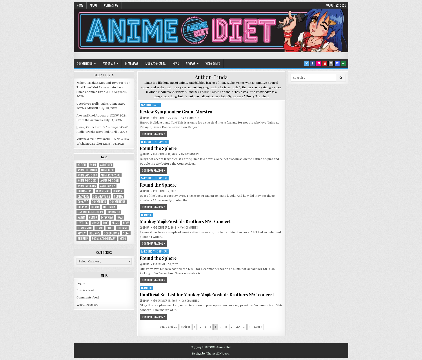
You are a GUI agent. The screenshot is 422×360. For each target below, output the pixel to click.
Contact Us (111, 5)
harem (81, 217)
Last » (258, 326)
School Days (111, 233)
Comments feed (87, 297)
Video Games (213, 63)
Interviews (131, 63)
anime (93, 165)
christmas (102, 191)
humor (93, 217)
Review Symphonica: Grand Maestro (176, 112)
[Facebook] (312, 63)
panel (110, 228)
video (123, 238)
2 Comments (191, 300)
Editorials (109, 63)
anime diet (106, 165)
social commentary (104, 238)
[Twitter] (306, 63)
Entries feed (85, 290)
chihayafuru (85, 191)
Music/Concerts (156, 63)
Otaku (99, 228)
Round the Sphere (155, 142)
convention (99, 202)
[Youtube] (324, 63)
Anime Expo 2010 (87, 180)
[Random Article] (337, 63)
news (126, 223)
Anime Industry (87, 186)
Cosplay (82, 207)
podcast (122, 228)
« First (185, 326)
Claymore (83, 196)
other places (212, 92)
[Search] (331, 63)
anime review (107, 186)
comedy (118, 196)
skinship (83, 238)
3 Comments (191, 154)
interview (107, 217)
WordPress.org (87, 304)
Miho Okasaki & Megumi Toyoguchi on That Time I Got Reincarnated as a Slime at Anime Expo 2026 (103, 87)
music (115, 223)
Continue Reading (152, 134)
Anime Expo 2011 (109, 180)
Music (148, 214)
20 (238, 326)
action (82, 165)
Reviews (190, 63)
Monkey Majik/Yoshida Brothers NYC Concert (185, 221)
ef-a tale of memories (90, 212)
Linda (146, 117)
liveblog (83, 223)
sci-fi (126, 233)
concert (83, 202)
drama (95, 207)
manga (95, 223)
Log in (80, 283)
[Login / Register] (343, 63)
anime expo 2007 (87, 175)
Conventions (85, 63)
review (81, 233)
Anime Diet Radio (87, 170)
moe (105, 223)
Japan (120, 217)
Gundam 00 (113, 212)
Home (80, 5)
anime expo (107, 170)
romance (94, 233)
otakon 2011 (85, 228)
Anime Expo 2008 (110, 175)
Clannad (118, 191)
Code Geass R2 (101, 196)
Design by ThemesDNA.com (211, 353)
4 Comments (192, 117)
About (93, 5)
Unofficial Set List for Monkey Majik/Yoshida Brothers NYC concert (207, 294)
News (176, 63)
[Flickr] (318, 63)
